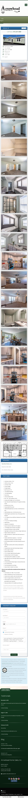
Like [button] (23, 28)
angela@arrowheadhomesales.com (7, 663)
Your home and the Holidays (6, 745)
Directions (21, 797)
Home (2, 18)
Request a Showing (8, 634)
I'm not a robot (6, 645)
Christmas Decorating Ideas (6, 754)
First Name (5, 609)
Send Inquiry (14, 654)
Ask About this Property (9, 632)
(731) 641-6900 (7, 797)
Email (4, 621)
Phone (4, 628)
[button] (25, 28)
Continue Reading (4, 707)
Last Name (5, 615)
